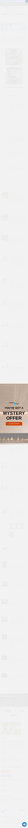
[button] (24, 824)
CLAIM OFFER (14, 424)
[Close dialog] (26, 1)
